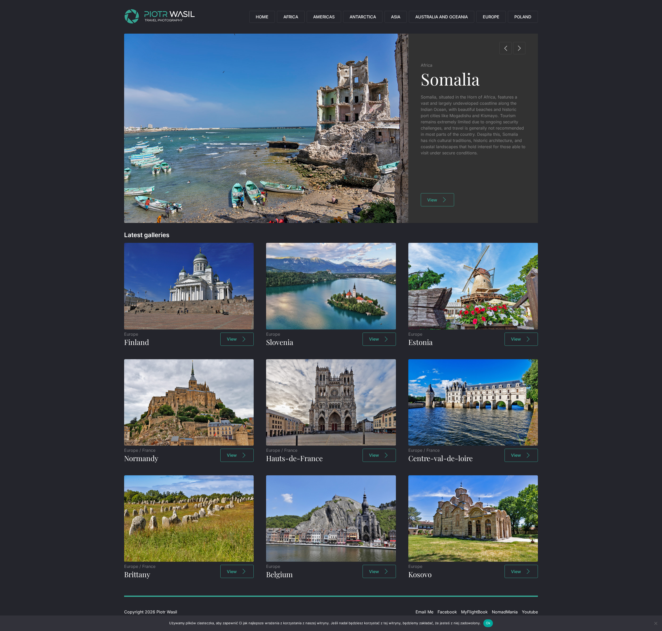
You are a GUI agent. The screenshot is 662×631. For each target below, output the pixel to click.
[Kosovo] (473, 560)
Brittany (137, 574)
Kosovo (420, 574)
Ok (488, 623)
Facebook (447, 611)
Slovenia (279, 342)
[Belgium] (331, 560)
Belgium (279, 574)
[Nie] (655, 623)
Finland (136, 342)
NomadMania (505, 611)
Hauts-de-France (294, 458)
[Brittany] (189, 560)
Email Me (424, 611)
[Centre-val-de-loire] (473, 444)
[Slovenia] (331, 327)
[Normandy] (189, 444)
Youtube (530, 611)
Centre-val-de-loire (440, 458)
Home (262, 16)
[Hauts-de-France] (331, 444)
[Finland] (189, 327)
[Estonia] (473, 327)
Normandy (141, 458)
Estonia (420, 342)
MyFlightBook (474, 611)
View (432, 199)
